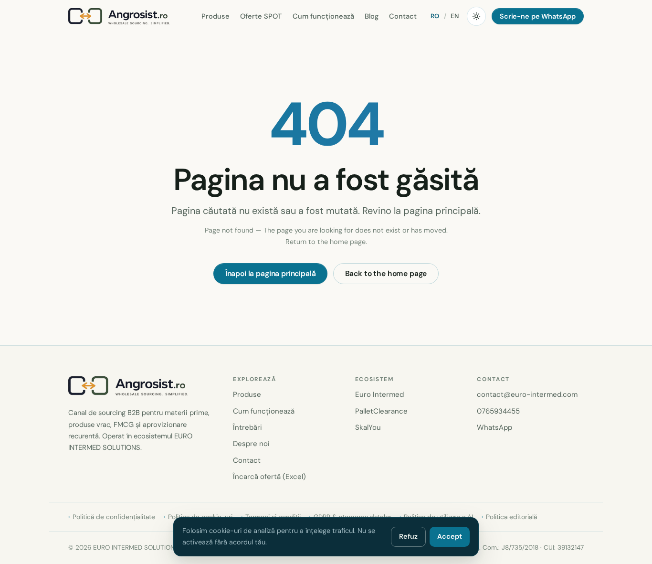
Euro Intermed (379, 394)
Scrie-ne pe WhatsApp (538, 16)
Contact (403, 16)
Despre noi (251, 443)
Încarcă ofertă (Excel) (269, 476)
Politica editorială (511, 516)
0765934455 (498, 411)
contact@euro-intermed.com (527, 394)
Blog (372, 16)
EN (455, 16)
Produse (215, 16)
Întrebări (247, 427)
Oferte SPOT (261, 16)
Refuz (408, 536)
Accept (449, 536)
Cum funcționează (323, 16)
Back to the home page (386, 273)
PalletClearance (381, 411)
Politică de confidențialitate (114, 516)
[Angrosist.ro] (119, 16)
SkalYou (368, 427)
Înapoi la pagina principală (270, 273)
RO (435, 16)
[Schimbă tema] (476, 16)
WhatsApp (494, 427)
